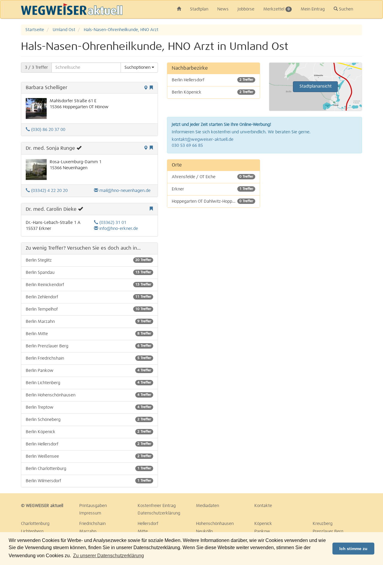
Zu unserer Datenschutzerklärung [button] (108, 555)
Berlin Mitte (88, 334)
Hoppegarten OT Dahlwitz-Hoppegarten (212, 201)
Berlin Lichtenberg (88, 383)
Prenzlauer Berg (328, 531)
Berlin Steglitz (88, 260)
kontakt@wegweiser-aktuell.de (202, 140)
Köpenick (263, 524)
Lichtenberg (32, 531)
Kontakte (263, 506)
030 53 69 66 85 (187, 145)
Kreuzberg (322, 524)
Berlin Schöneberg (88, 420)
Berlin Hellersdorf (88, 444)
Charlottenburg (35, 524)
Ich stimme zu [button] (353, 548)
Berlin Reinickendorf (88, 285)
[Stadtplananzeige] (146, 88)
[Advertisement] (315, 196)
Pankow (262, 531)
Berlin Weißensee (88, 456)
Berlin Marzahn (88, 322)
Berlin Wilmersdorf (88, 481)
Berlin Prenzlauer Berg (88, 346)
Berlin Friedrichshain (88, 358)
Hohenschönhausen (215, 524)
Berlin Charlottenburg (88, 469)
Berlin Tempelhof (88, 309)
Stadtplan (199, 9)
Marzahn (87, 531)
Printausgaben (93, 506)
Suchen (345, 9)
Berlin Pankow (88, 371)
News (223, 9)
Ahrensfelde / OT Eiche (212, 177)
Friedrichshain (92, 524)
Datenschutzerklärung (159, 513)
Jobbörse (246, 9)
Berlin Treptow (88, 407)
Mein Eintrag (313, 9)
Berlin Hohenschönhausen (88, 395)
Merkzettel (276, 9)
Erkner (212, 189)
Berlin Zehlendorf (88, 297)
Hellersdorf (148, 524)
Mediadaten (207, 506)
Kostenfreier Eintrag (157, 506)
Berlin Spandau (88, 273)
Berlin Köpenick (88, 432)
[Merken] (151, 88)
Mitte (143, 531)
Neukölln (204, 531)
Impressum (90, 513)
